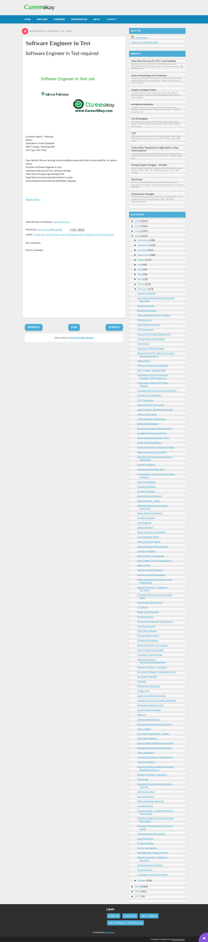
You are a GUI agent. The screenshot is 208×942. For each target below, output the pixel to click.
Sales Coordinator (146, 481)
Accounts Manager (147, 676)
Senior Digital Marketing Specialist (155, 743)
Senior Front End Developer (151, 532)
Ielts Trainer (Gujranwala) (150, 649)
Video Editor (143, 360)
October (142, 249)
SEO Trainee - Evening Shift (151, 370)
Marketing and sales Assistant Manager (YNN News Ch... (153, 376)
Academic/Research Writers (152, 433)
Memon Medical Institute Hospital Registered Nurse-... (155, 768)
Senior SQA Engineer (148, 423)
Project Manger (145, 843)
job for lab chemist (147, 847)
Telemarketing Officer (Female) (153, 315)
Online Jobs (143, 690)
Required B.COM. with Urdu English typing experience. (156, 354)
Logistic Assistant (146, 293)
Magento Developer (147, 640)
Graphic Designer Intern (143, 89)
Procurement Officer (148, 635)
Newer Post (34, 327)
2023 (137, 221)
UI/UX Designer (139, 118)
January (142, 880)
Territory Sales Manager (149, 569)
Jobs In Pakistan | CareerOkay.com (96, 234)
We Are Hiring (144, 869)
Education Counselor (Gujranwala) (155, 621)
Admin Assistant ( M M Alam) (152, 645)
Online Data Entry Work (149, 602)
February (142, 289)
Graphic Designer (146, 464)
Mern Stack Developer (149, 541)
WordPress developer (148, 686)
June (140, 269)
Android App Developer (149, 495)
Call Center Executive (148, 324)
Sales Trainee (144, 728)
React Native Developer (149, 513)
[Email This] (71, 229)
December (143, 240)
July (140, 264)
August (141, 259)
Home (74, 327)
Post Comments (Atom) (81, 337)
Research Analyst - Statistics (152, 774)
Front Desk (143, 343)
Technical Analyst (146, 626)
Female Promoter (146, 517)
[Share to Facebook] (80, 229)
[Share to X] (77, 229)
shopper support (145, 305)
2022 (137, 225)
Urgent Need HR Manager (151, 338)
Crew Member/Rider (148, 536)
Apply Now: (33, 199)
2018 (137, 891)
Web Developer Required (150, 801)
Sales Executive (145, 527)
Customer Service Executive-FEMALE (157, 390)
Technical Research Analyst (151, 833)
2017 (137, 896)
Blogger (110, 932)
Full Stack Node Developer (151, 574)
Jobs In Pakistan (68, 234)
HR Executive (144, 319)
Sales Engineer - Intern (148, 500)
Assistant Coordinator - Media (153, 733)
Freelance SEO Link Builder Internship (156, 700)
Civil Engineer (144, 522)
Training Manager (146, 486)
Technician (142, 779)
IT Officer (142, 607)
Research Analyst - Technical (152, 667)
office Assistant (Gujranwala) (152, 546)
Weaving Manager (147, 310)
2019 (137, 886)
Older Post (114, 327)
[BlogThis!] (74, 229)
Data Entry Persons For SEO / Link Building (153, 60)
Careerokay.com (61, 221)
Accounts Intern (145, 796)
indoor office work (147, 414)
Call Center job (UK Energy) (151, 418)
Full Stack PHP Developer (150, 404)
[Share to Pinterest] (83, 229)
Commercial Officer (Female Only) (155, 757)
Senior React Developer (149, 442)
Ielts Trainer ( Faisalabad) (150, 555)
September (143, 254)
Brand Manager (145, 616)
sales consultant (145, 752)
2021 (137, 230)
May (140, 274)
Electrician (136, 179)
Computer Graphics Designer (152, 874)
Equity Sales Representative (151, 695)
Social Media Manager (149, 709)
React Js (141, 714)
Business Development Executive (154, 428)
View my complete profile (144, 42)
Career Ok (38, 234)
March (141, 284)
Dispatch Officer (146, 761)
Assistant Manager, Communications (156, 671)
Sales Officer (144, 565)
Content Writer (145, 805)
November (143, 244)
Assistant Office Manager (150, 348)
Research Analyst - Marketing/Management (151, 661)
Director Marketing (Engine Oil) (154, 334)
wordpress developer (142, 104)
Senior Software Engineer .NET (153, 437)
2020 (137, 235)
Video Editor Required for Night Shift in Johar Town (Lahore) (154, 149)
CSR (133, 133)
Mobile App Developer (149, 395)
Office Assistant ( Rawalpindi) (152, 365)
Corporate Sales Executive (151, 469)
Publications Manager (142, 193)
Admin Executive (146, 791)
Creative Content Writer (150, 654)
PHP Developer (145, 329)
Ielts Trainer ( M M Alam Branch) (154, 560)
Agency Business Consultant (152, 452)
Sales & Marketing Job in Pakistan (149, 75)
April (140, 279)
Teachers (142, 681)
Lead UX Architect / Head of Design (156, 447)
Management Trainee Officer (152, 852)
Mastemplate (178, 939)
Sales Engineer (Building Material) (154, 409)
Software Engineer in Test (58, 43)
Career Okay (52, 234)
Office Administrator (148, 719)
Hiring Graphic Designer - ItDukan (149, 164)
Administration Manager (150, 864)
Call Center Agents (147, 630)
